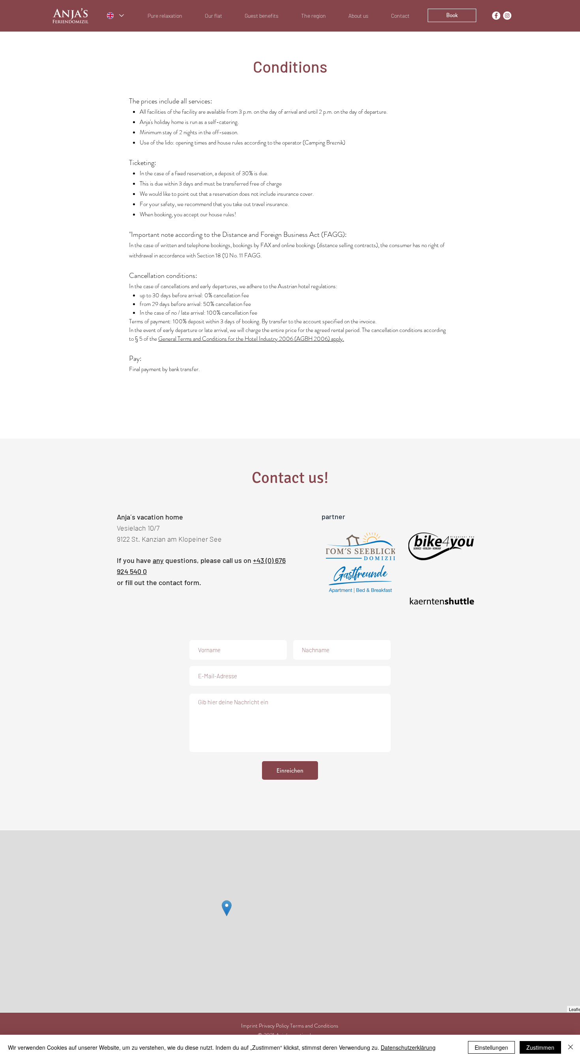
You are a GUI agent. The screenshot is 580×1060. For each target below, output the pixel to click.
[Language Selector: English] (115, 15)
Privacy (267, 1026)
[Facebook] (496, 15)
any (158, 560)
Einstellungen (491, 1047)
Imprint (249, 1026)
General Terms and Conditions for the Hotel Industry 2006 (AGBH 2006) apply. (251, 338)
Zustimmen (540, 1047)
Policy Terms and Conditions (307, 1026)
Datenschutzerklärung (408, 1047)
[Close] (570, 1047)
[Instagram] (507, 15)
